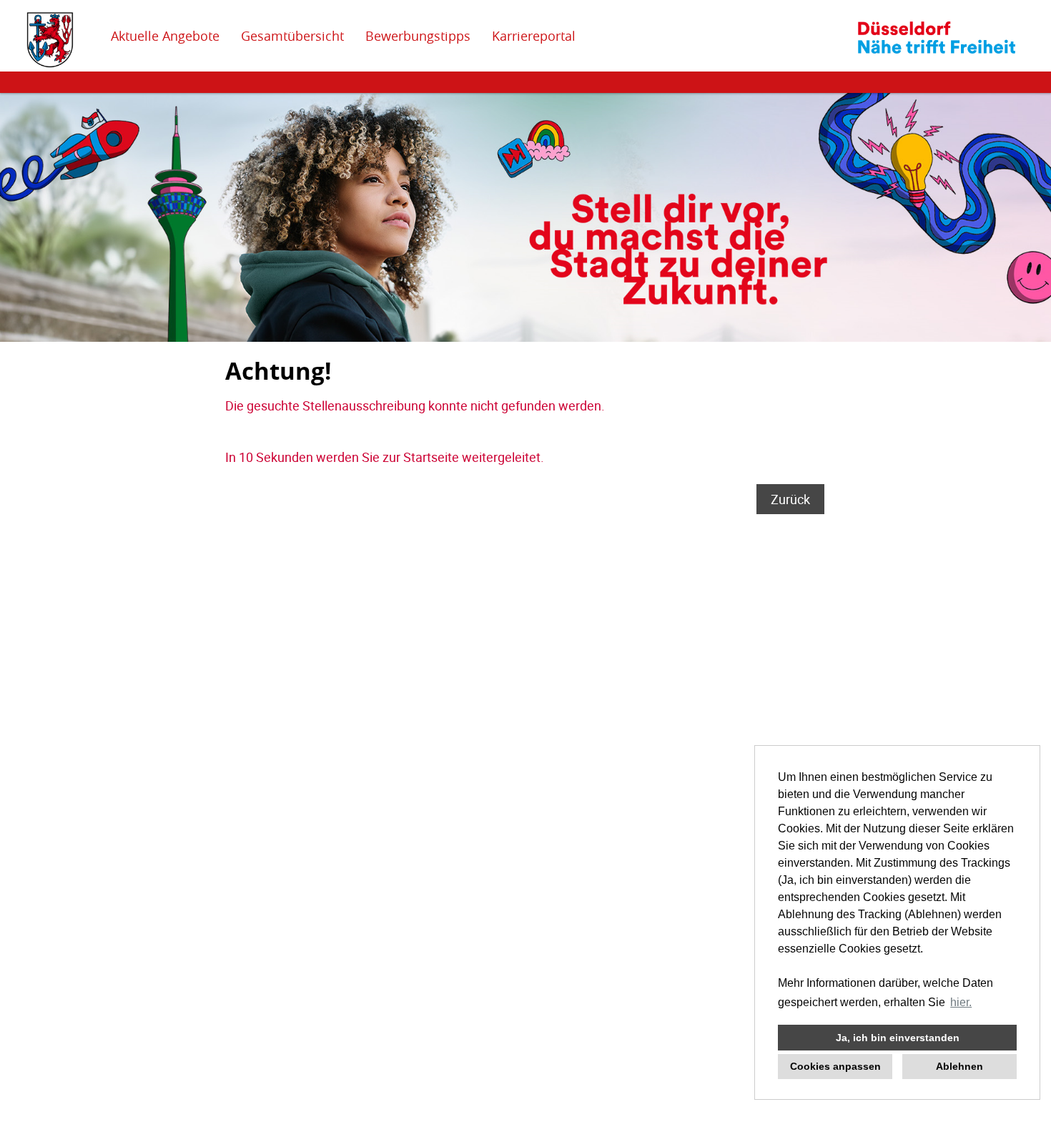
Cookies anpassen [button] (835, 1066)
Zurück (790, 499)
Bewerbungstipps (417, 35)
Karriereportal (534, 35)
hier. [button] (961, 1002)
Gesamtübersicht (292, 35)
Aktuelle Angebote (165, 35)
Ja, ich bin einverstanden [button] (897, 1037)
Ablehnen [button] (959, 1066)
